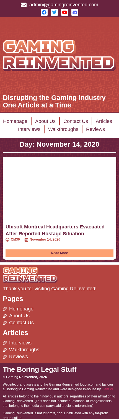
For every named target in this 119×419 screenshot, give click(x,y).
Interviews (29, 129)
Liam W (107, 389)
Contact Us (75, 121)
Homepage (15, 121)
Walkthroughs (63, 129)
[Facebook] (44, 12)
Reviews (95, 129)
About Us (45, 121)
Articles (104, 121)
